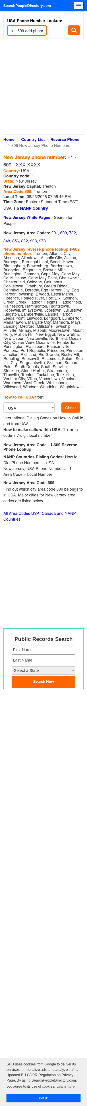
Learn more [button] (66, 1086)
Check (71, 407)
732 (72, 232)
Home (8, 139)
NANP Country (34, 208)
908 (33, 241)
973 (42, 241)
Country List (33, 139)
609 (63, 232)
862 (24, 241)
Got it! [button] (43, 1098)
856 (15, 241)
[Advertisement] (43, 88)
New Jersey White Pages (26, 217)
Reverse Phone (64, 139)
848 (6, 241)
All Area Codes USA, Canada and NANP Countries (39, 516)
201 (54, 232)
